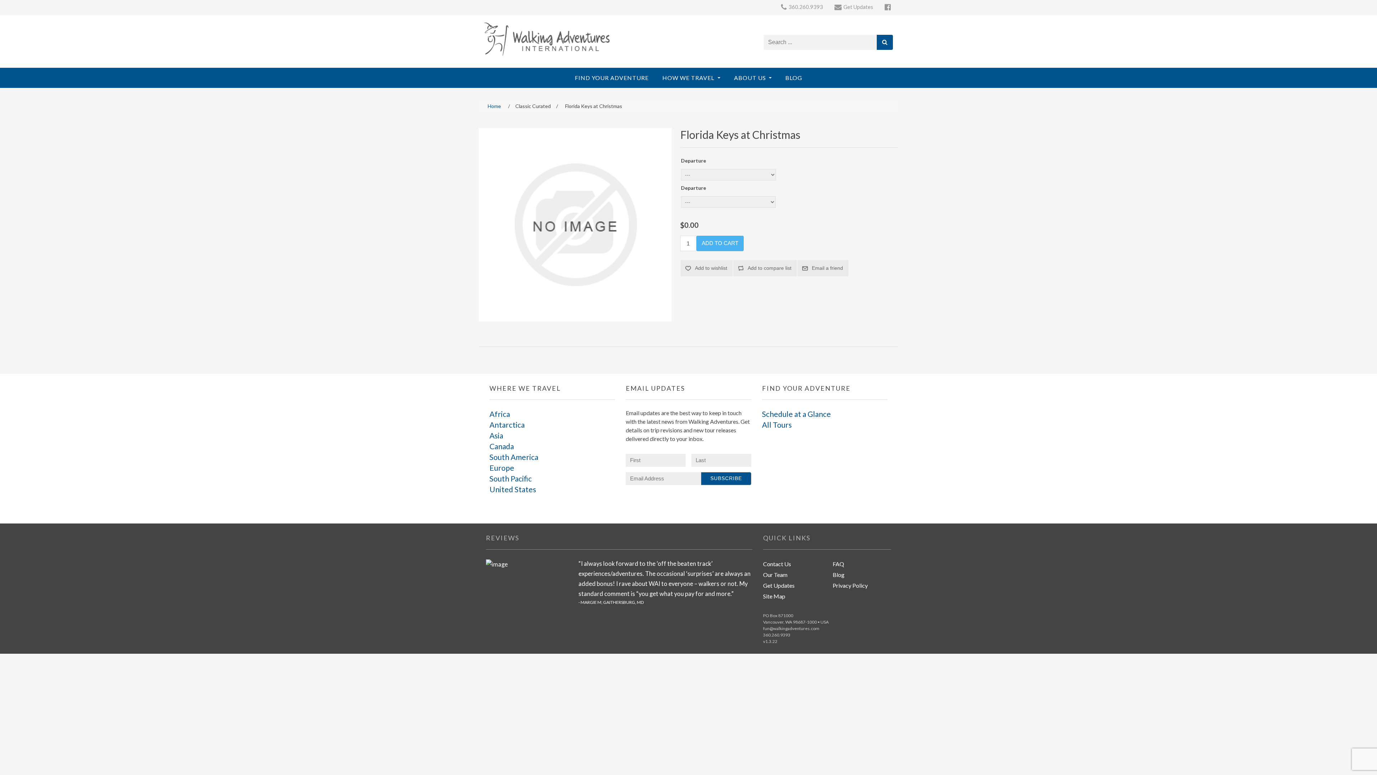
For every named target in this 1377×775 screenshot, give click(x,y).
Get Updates (779, 585)
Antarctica (507, 424)
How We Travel (689, 77)
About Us (750, 77)
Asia (496, 435)
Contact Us (777, 563)
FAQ (838, 563)
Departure (693, 161)
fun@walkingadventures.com (791, 628)
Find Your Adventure (612, 77)
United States (512, 489)
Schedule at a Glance (796, 413)
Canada (501, 446)
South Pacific (510, 478)
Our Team (775, 574)
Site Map (774, 596)
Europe (501, 467)
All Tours (777, 424)
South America (513, 456)
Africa (499, 413)
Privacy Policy (850, 585)
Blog (793, 77)
